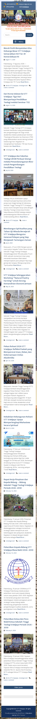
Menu (21, 42)
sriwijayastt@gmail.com (25, 4)
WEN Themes (21, 715)
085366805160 (11, 4)
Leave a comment (9, 87)
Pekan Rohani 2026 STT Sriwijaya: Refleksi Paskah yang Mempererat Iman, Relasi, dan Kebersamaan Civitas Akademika (18, 352)
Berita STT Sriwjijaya (12, 85)
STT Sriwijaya (24, 7)
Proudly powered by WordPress (14, 713)
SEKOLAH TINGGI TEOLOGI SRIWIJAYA (19, 25)
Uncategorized (23, 85)
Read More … (25, 82)
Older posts (18, 687)
